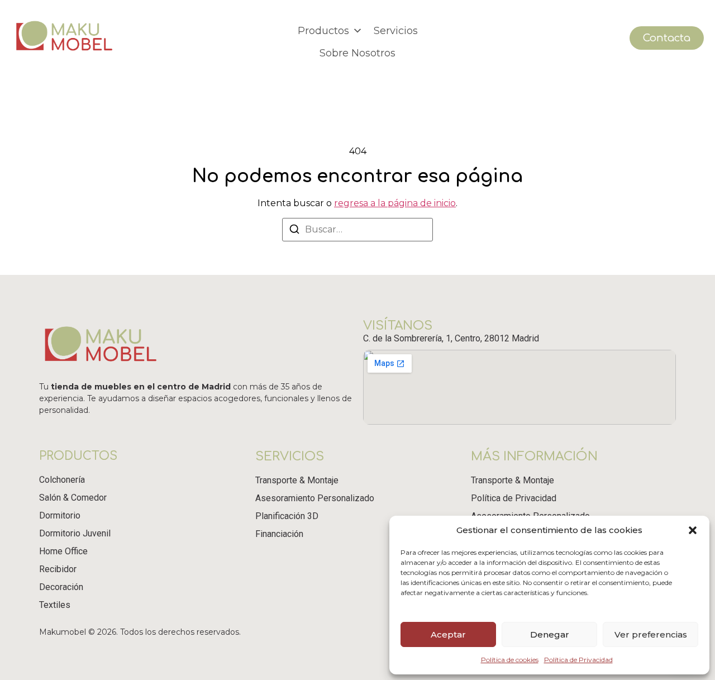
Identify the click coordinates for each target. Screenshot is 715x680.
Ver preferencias (650, 634)
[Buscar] (294, 231)
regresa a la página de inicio (395, 203)
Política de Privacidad (578, 659)
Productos (323, 31)
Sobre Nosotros (357, 53)
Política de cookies (509, 659)
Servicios (396, 31)
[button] (692, 530)
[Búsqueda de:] (357, 229)
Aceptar (448, 634)
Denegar (549, 634)
